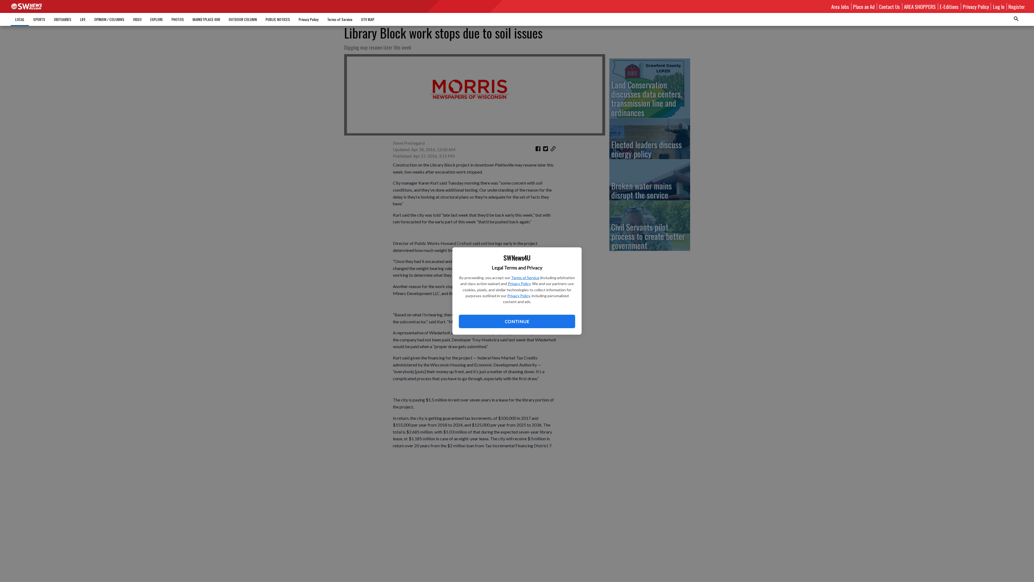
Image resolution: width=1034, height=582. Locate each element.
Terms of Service (525, 277)
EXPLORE (156, 19)
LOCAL (20, 19)
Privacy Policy (519, 283)
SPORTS (39, 19)
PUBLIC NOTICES (278, 19)
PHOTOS (178, 19)
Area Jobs (840, 6)
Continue (517, 321)
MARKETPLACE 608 (206, 19)
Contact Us (889, 6)
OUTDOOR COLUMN (243, 19)
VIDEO (137, 19)
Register (1016, 6)
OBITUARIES (62, 19)
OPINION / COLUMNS (109, 19)
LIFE (83, 19)
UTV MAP (367, 19)
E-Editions (949, 6)
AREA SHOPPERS (920, 6)
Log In (998, 6)
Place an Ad (864, 6)
